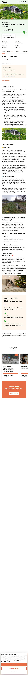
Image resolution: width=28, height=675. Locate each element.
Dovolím (14, 664)
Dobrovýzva (25, 51)
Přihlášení (19, 2)
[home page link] (4, 2)
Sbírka (3, 51)
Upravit (13, 672)
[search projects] (23, 2)
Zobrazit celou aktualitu (9, 76)
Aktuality (9, 51)
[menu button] (25, 2)
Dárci (17, 51)
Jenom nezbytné (14, 668)
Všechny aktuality (6, 80)
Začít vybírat (14, 393)
